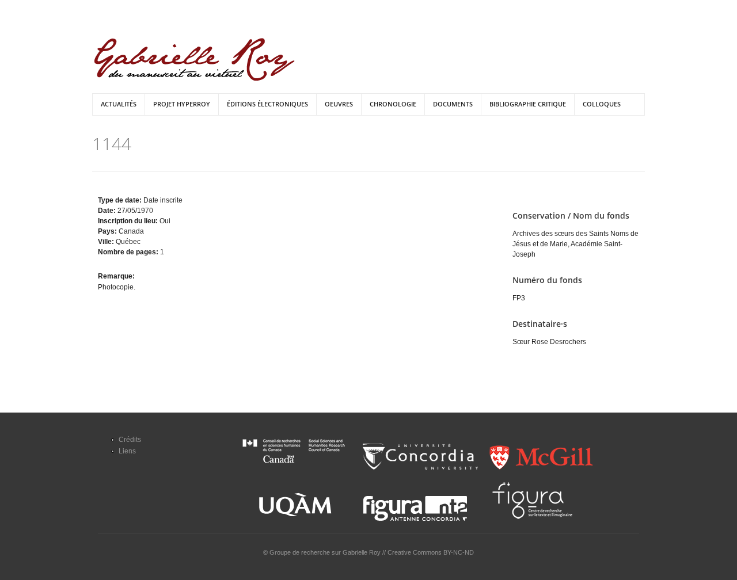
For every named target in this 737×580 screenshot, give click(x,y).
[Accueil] (194, 59)
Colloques (602, 104)
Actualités (118, 104)
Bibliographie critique (527, 104)
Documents (453, 104)
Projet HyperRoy (181, 104)
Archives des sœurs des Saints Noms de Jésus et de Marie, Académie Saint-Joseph (575, 244)
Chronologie (393, 104)
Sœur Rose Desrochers (549, 342)
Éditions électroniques (267, 104)
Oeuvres (339, 104)
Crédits (130, 440)
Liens (127, 451)
